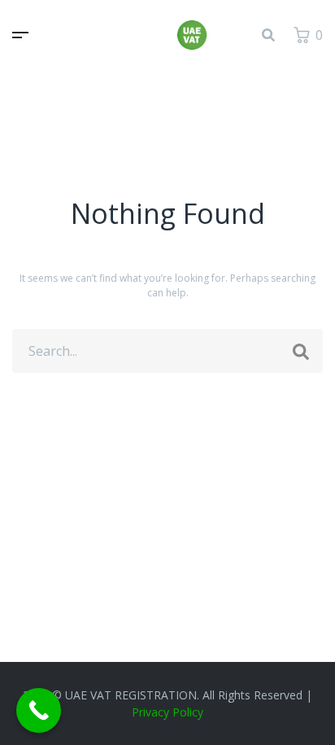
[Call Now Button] (38, 710)
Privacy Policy (167, 712)
